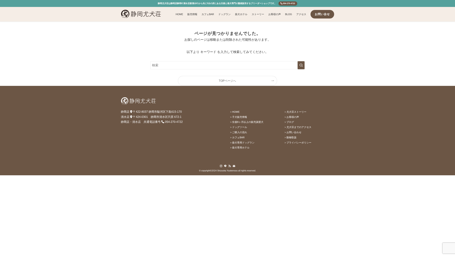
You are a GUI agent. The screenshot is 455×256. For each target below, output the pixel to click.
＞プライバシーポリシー (297, 142)
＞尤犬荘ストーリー (295, 111)
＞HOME (235, 111)
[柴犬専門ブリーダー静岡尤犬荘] (141, 14)
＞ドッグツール (238, 127)
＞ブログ (289, 122)
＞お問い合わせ (292, 132)
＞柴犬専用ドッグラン (242, 142)
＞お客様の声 (291, 117)
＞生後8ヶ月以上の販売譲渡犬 (246, 122)
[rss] (229, 166)
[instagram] (221, 166)
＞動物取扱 (290, 137)
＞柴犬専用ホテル (240, 147)
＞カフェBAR (237, 137)
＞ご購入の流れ (238, 132)
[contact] (233, 166)
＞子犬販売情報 (238, 117)
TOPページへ (227, 80)
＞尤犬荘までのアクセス (297, 127)
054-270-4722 (288, 3)
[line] (225, 166)
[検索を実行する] (301, 65)
